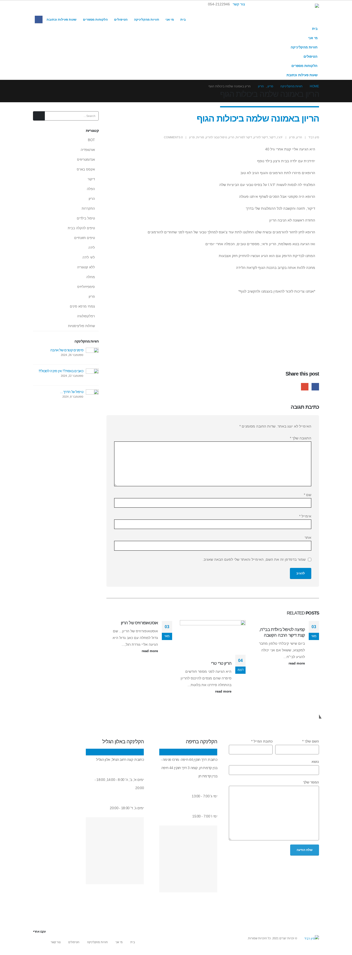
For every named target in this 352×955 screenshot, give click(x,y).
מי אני (169, 19)
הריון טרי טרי (221, 663)
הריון (299, 137)
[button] (40, 11)
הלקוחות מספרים (95, 19)
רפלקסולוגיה (86, 316)
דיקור (272, 137)
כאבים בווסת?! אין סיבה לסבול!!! (61, 371)
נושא (315, 762)
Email (304, 386)
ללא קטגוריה (86, 267)
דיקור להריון (261, 137)
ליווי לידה (88, 257)
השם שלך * (310, 741)
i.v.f (280, 137)
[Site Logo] (293, 12)
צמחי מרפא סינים (82, 306)
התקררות (88, 208)
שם (307, 495)
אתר (308, 537)
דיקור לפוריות (244, 137)
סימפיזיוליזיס (86, 287)
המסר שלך (311, 782)
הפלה (91, 189)
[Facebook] (38, 19)
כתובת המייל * (262, 741)
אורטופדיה (88, 150)
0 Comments (173, 137)
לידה (91, 248)
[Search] (39, 116)
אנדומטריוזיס (86, 159)
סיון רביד (313, 137)
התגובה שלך (300, 438)
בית (183, 19)
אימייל (305, 516)
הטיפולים (121, 19)
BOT (91, 140)
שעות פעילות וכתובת (62, 19)
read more (296, 663)
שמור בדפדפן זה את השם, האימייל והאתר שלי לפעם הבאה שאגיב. (254, 559)
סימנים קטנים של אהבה (66, 350)
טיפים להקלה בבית (81, 228)
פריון (292, 137)
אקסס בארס (86, 169)
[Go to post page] (304, 623)
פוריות (200, 137)
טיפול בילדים (86, 218)
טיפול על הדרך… (71, 392)
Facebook (315, 386)
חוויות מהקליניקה (146, 19)
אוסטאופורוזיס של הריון (139, 622)
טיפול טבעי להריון (216, 137)
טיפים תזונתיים (84, 238)
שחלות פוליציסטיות (81, 326)
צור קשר (239, 4)
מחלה (90, 277)
